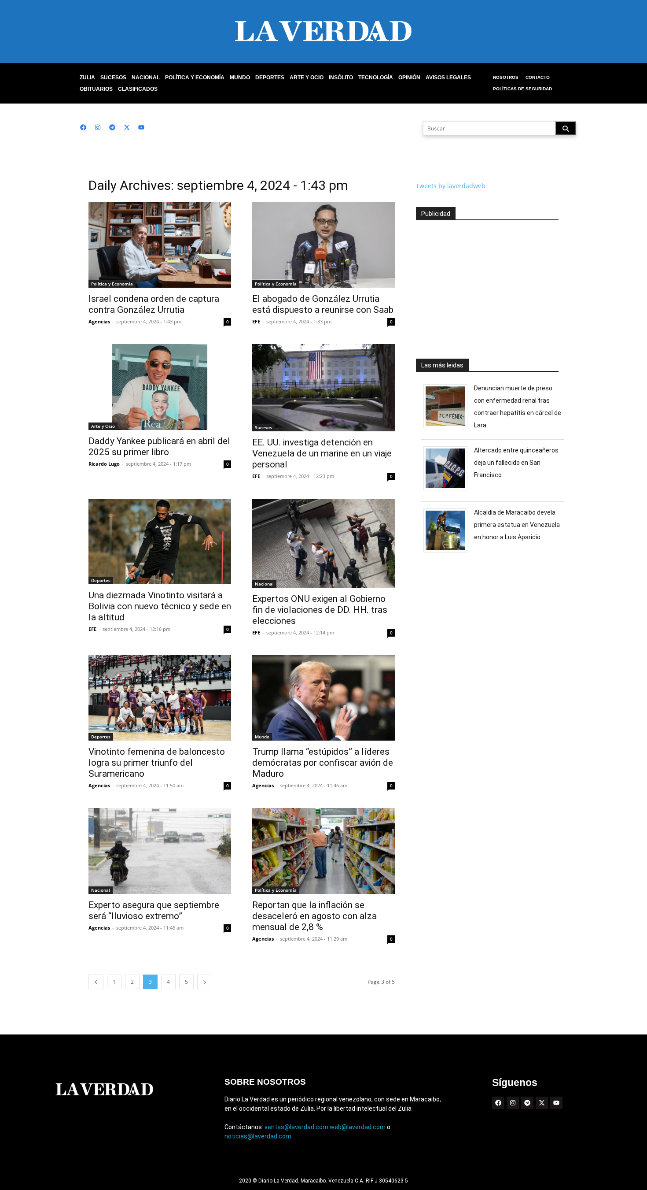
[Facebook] (83, 127)
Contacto (538, 77)
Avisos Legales (448, 77)
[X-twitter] (127, 127)
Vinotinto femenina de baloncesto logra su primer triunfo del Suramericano (156, 762)
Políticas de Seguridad (522, 88)
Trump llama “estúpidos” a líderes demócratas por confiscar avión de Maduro (322, 762)
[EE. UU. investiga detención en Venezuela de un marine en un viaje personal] (323, 387)
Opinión (409, 77)
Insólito (341, 77)
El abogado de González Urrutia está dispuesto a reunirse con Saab (322, 304)
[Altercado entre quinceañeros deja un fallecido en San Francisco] (448, 490)
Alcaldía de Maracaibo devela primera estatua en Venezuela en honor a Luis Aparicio (517, 525)
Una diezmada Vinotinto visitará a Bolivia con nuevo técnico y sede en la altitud (159, 606)
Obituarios (96, 89)
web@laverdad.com (358, 1127)
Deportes (269, 77)
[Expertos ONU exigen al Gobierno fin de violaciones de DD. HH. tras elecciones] (323, 543)
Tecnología (375, 77)
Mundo (240, 77)
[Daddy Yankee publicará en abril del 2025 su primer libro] (159, 387)
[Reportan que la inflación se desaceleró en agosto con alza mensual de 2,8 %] (323, 850)
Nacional (146, 77)
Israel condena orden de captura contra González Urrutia (153, 304)
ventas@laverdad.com (296, 1127)
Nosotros (505, 77)
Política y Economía (194, 77)
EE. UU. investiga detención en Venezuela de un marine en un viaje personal (322, 453)
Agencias (99, 321)
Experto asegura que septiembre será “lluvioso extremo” (153, 910)
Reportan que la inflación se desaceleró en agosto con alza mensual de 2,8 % (314, 916)
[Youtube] (141, 127)
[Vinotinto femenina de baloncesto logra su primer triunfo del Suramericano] (159, 698)
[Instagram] (98, 127)
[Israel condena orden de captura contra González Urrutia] (159, 245)
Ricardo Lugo (104, 463)
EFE (256, 321)
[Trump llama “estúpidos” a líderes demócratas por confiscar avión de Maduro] (323, 698)
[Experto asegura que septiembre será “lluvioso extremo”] (159, 850)
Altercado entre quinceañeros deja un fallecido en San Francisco (516, 462)
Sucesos (113, 77)
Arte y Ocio (307, 77)
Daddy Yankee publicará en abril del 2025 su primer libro (159, 446)
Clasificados (138, 89)
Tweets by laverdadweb (450, 186)
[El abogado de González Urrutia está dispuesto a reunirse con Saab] (323, 245)
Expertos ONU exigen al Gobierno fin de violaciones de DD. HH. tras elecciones (319, 609)
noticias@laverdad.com (257, 1136)
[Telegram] (112, 127)
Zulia (87, 77)
